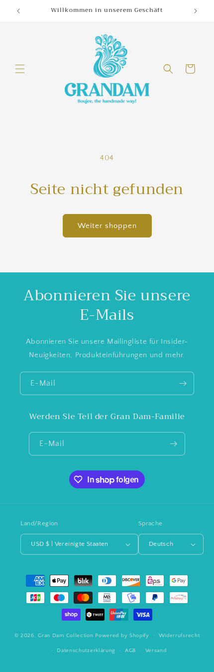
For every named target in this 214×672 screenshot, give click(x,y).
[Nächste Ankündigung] (196, 11)
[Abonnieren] (183, 383)
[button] (20, 69)
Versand (156, 651)
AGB (130, 651)
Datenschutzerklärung (86, 651)
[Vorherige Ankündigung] (18, 11)
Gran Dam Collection (66, 635)
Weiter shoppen (107, 226)
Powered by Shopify (122, 635)
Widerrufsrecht (179, 636)
